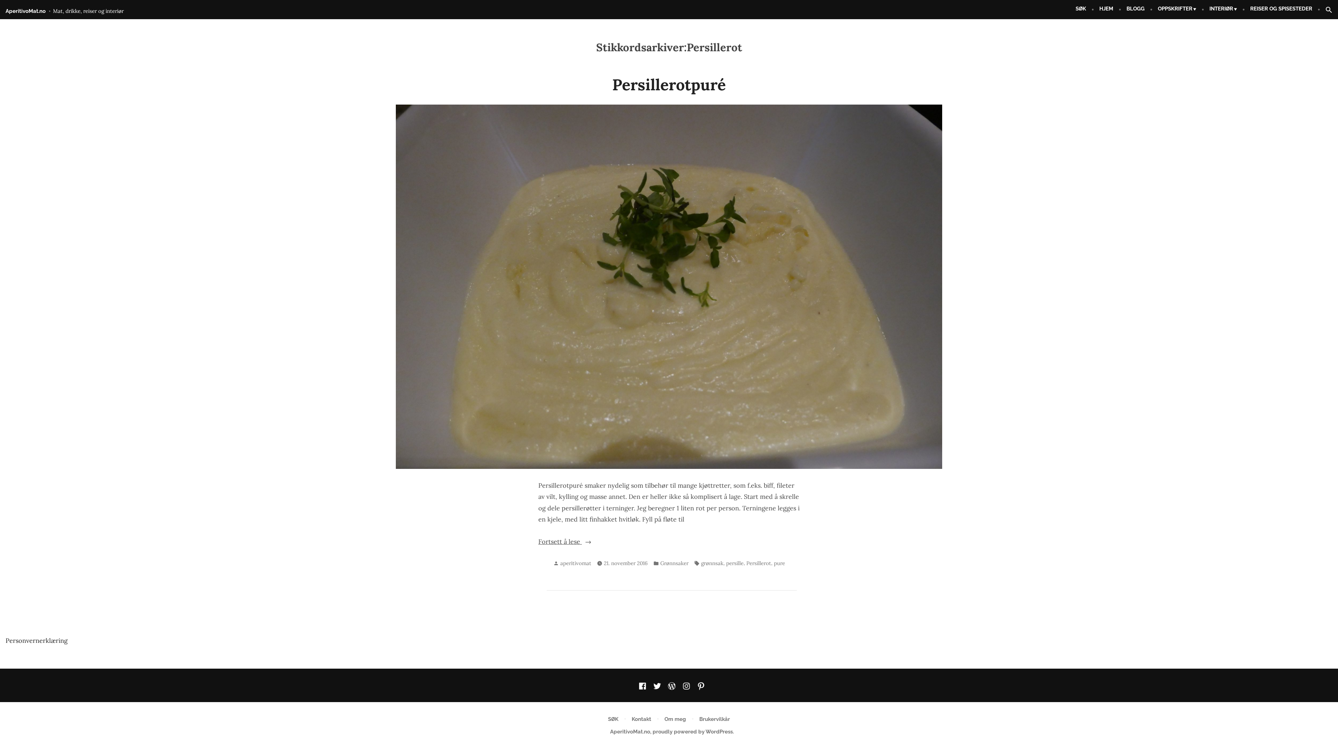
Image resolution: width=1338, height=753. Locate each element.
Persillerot (758, 563)
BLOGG (1135, 9)
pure (779, 563)
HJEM (1106, 9)
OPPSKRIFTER (1175, 9)
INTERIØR (1221, 9)
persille (735, 563)
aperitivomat (575, 563)
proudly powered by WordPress (693, 732)
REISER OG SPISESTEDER (1281, 9)
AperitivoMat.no (26, 11)
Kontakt (641, 719)
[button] (1326, 10)
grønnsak (712, 563)
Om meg (675, 719)
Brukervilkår (714, 719)
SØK (1081, 9)
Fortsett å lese (585, 541)
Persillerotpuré (669, 84)
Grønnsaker (674, 563)
